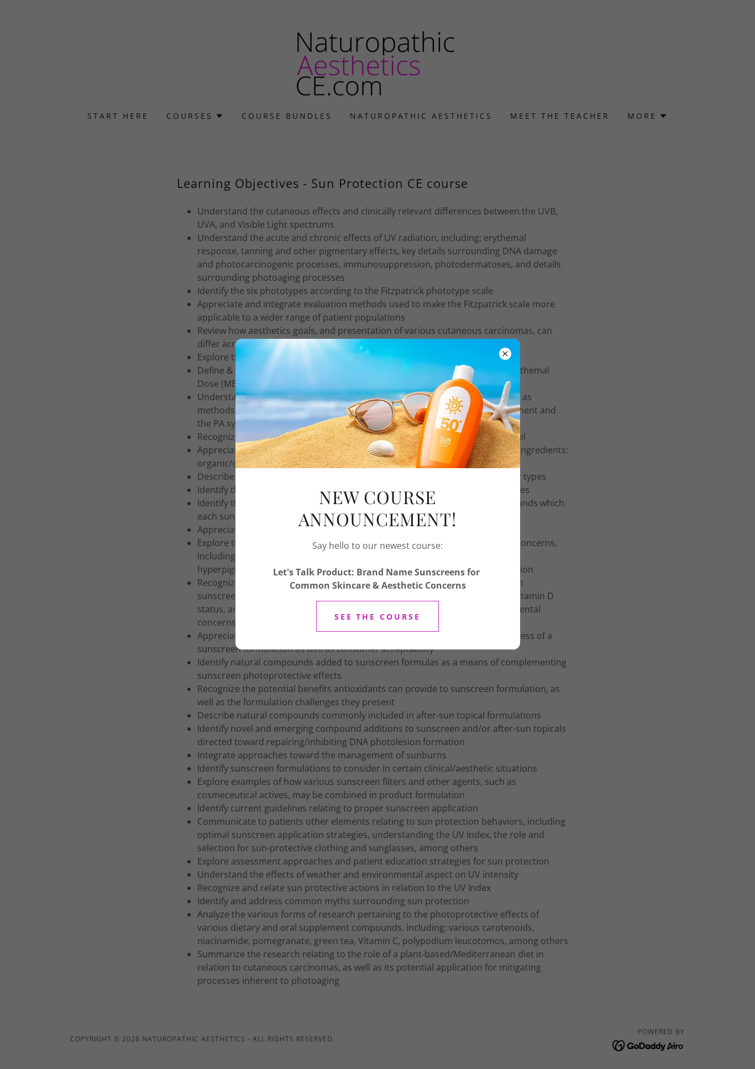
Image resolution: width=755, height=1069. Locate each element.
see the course (377, 616)
